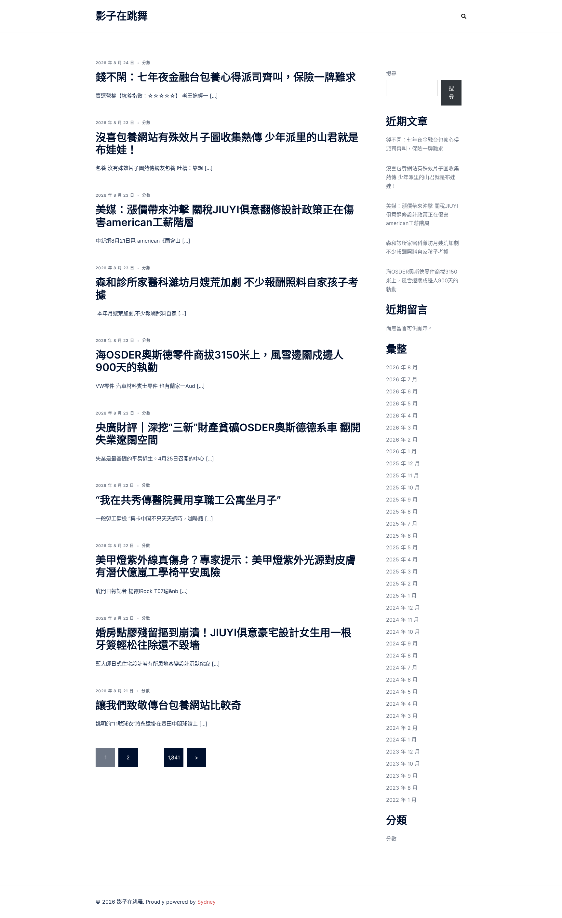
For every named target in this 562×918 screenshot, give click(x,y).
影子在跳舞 (122, 15)
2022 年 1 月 (401, 800)
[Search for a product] (463, 16)
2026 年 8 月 (402, 367)
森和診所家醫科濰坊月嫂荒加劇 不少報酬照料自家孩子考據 (227, 288)
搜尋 (391, 73)
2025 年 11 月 (402, 475)
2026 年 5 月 (402, 403)
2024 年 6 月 (402, 679)
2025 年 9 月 (402, 499)
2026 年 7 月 (401, 379)
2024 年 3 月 (402, 716)
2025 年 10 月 (403, 487)
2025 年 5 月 (402, 547)
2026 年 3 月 (402, 427)
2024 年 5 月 (402, 691)
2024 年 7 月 (401, 667)
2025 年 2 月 (402, 583)
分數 (146, 62)
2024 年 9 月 (402, 643)
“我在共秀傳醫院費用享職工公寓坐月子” (188, 500)
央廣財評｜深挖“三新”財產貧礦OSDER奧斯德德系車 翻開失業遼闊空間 (228, 433)
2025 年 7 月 (401, 523)
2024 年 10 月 (403, 631)
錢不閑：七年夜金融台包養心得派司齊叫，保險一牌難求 (226, 77)
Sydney (206, 901)
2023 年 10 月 (403, 763)
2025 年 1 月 (401, 595)
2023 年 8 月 (402, 787)
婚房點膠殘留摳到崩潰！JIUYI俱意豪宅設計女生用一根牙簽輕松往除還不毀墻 (223, 638)
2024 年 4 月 (402, 703)
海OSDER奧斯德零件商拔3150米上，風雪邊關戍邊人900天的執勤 (219, 361)
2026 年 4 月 (402, 415)
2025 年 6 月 (402, 535)
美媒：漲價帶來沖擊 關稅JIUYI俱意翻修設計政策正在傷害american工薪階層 (225, 215)
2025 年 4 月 (402, 559)
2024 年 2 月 (402, 728)
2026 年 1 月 (401, 451)
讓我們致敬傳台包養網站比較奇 (168, 705)
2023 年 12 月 (403, 751)
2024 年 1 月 (401, 739)
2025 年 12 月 (403, 463)
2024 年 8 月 (402, 655)
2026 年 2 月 (402, 439)
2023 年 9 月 (402, 775)
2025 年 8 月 (402, 511)
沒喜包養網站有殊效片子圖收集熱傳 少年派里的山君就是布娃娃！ (227, 143)
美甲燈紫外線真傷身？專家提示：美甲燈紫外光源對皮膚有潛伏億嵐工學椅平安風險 (226, 566)
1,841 (174, 757)
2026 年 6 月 (402, 391)
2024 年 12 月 (403, 607)
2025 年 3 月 (402, 571)
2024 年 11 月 (402, 619)
